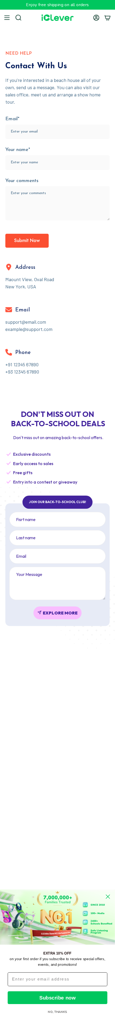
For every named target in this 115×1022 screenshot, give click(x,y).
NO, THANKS (57, 1012)
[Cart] (107, 18)
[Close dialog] (107, 896)
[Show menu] (7, 18)
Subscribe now (57, 998)
